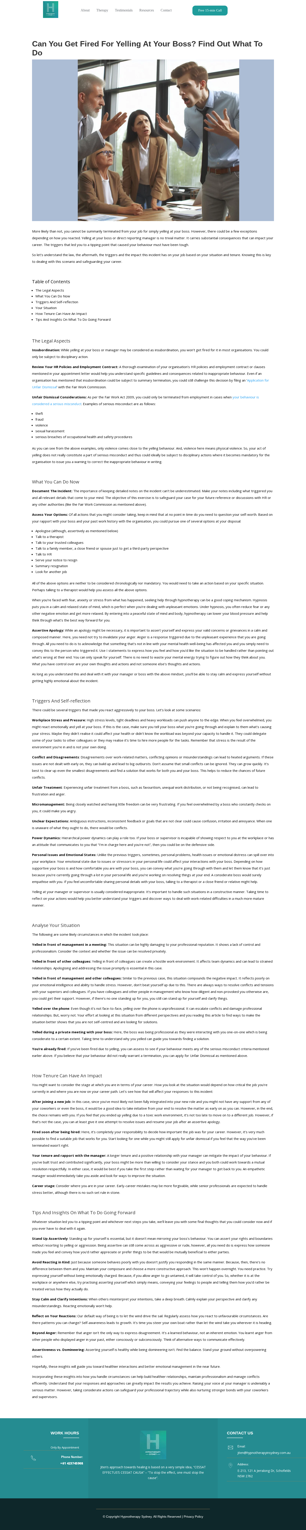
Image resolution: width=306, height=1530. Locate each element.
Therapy (102, 10)
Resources (146, 10)
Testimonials (124, 10)
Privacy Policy (193, 1516)
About (85, 10)
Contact (166, 10)
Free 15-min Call (210, 10)
